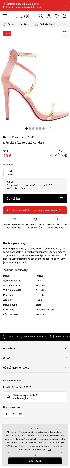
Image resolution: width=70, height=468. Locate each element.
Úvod (5, 137)
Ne (35, 455)
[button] (67, 5)
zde (49, 449)
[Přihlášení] (49, 16)
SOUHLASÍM (35, 461)
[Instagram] (20, 414)
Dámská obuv (18, 137)
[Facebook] (6, 414)
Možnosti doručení (16, 188)
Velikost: (8, 164)
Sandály (31, 137)
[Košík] (65, 16)
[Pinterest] (13, 414)
